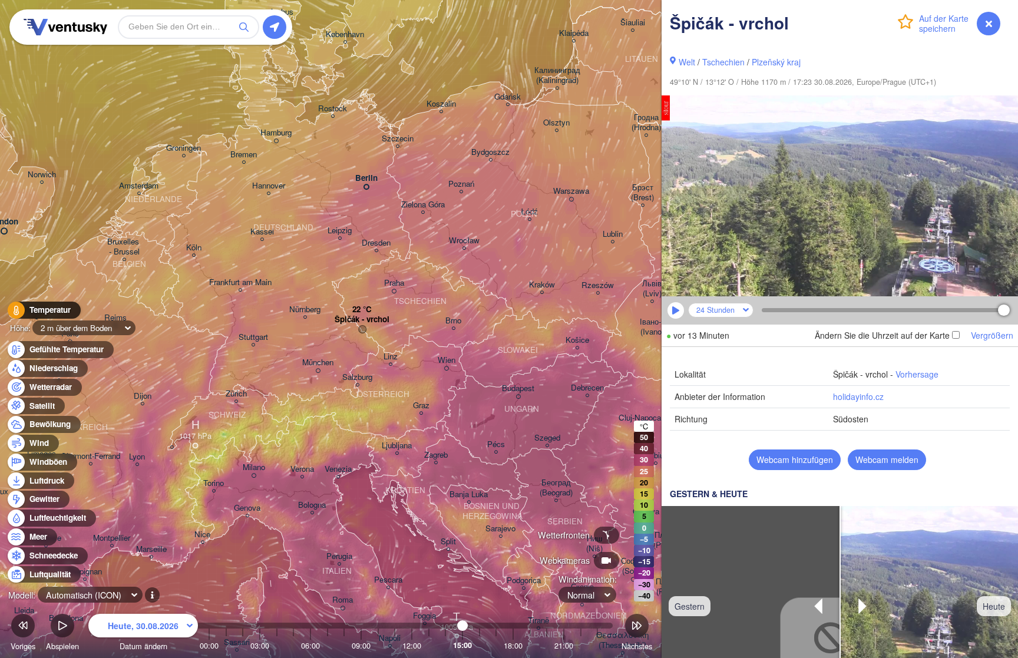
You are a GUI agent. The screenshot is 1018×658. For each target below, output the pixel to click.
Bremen (243, 155)
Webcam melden (886, 459)
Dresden (376, 243)
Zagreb (436, 455)
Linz (391, 357)
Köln (193, 248)
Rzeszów (597, 285)
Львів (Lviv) (652, 289)
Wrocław (464, 241)
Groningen (183, 148)
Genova (247, 508)
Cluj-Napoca (640, 418)
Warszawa (571, 191)
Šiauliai (632, 23)
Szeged (547, 438)
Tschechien (723, 62)
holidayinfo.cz (858, 396)
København (345, 34)
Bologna (312, 505)
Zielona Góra (423, 205)
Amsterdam (138, 186)
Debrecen (587, 388)
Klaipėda (574, 33)
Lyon (137, 457)
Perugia (339, 556)
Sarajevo (500, 529)
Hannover (268, 186)
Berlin (366, 178)
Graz (421, 406)
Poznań (461, 184)
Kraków (542, 285)
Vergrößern (992, 335)
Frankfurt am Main (240, 282)
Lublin (613, 234)
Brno (453, 321)
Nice (202, 535)
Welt (687, 62)
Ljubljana (397, 446)
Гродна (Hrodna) (646, 123)
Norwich (42, 175)
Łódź (529, 212)
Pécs (496, 444)
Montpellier (111, 538)
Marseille (151, 549)
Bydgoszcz (490, 152)
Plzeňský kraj (776, 62)
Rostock (332, 109)
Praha (394, 283)
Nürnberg (304, 310)
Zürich (236, 394)
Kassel (262, 232)
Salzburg (357, 377)
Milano (254, 467)
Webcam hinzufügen (794, 459)
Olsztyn (556, 123)
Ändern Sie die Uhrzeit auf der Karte (882, 335)
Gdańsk (507, 97)
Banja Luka (468, 495)
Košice (577, 340)
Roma (342, 600)
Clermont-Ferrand (90, 456)
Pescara (388, 580)
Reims (115, 318)
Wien (446, 360)
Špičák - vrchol (362, 320)
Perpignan (85, 572)
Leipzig (340, 231)
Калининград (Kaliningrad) (557, 75)
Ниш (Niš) (594, 544)
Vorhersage (916, 374)
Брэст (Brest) (642, 193)
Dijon (142, 396)
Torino (213, 483)
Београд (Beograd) (556, 488)
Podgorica (524, 581)
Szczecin (398, 139)
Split (448, 542)
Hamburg (276, 133)
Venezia (338, 469)
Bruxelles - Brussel (124, 247)
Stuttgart (253, 337)
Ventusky (63, 27)
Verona (302, 469)
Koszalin (441, 104)
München (317, 363)
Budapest (518, 388)
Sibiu (655, 456)
